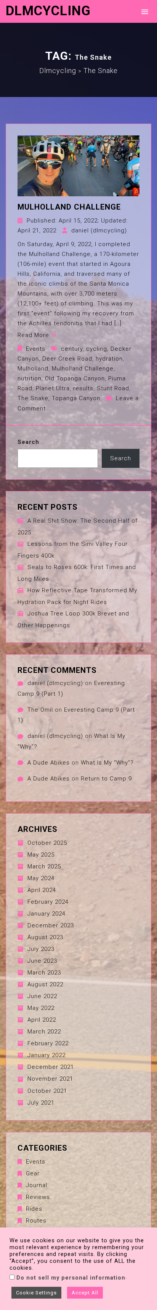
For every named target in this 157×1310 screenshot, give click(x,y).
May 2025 (40, 854)
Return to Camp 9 (106, 778)
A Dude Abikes (48, 762)
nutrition (30, 378)
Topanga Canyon (76, 398)
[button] (143, 11)
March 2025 (44, 866)
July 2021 (40, 1102)
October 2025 (47, 842)
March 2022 (44, 1031)
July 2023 (40, 949)
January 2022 (46, 1055)
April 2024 (41, 890)
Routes (36, 1220)
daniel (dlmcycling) (99, 230)
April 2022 (41, 1019)
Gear (33, 1173)
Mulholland (33, 368)
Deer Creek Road (67, 358)
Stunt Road (113, 388)
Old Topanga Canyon (75, 378)
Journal (36, 1185)
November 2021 (50, 1078)
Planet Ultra (53, 388)
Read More (33, 335)
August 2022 (45, 984)
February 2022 (48, 1043)
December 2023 (50, 925)
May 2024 (40, 878)
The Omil (40, 709)
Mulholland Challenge (69, 206)
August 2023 (45, 937)
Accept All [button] (85, 1293)
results (83, 388)
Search (28, 442)
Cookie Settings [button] (36, 1293)
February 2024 (48, 901)
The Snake (33, 398)
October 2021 (47, 1090)
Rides (34, 1208)
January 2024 (46, 913)
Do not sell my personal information (70, 1277)
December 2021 (50, 1067)
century (72, 348)
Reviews (38, 1197)
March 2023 (44, 972)
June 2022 (42, 996)
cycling (96, 348)
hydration (109, 358)
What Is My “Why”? (107, 762)
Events (35, 348)
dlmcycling (48, 11)
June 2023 (42, 960)
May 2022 (40, 1008)
